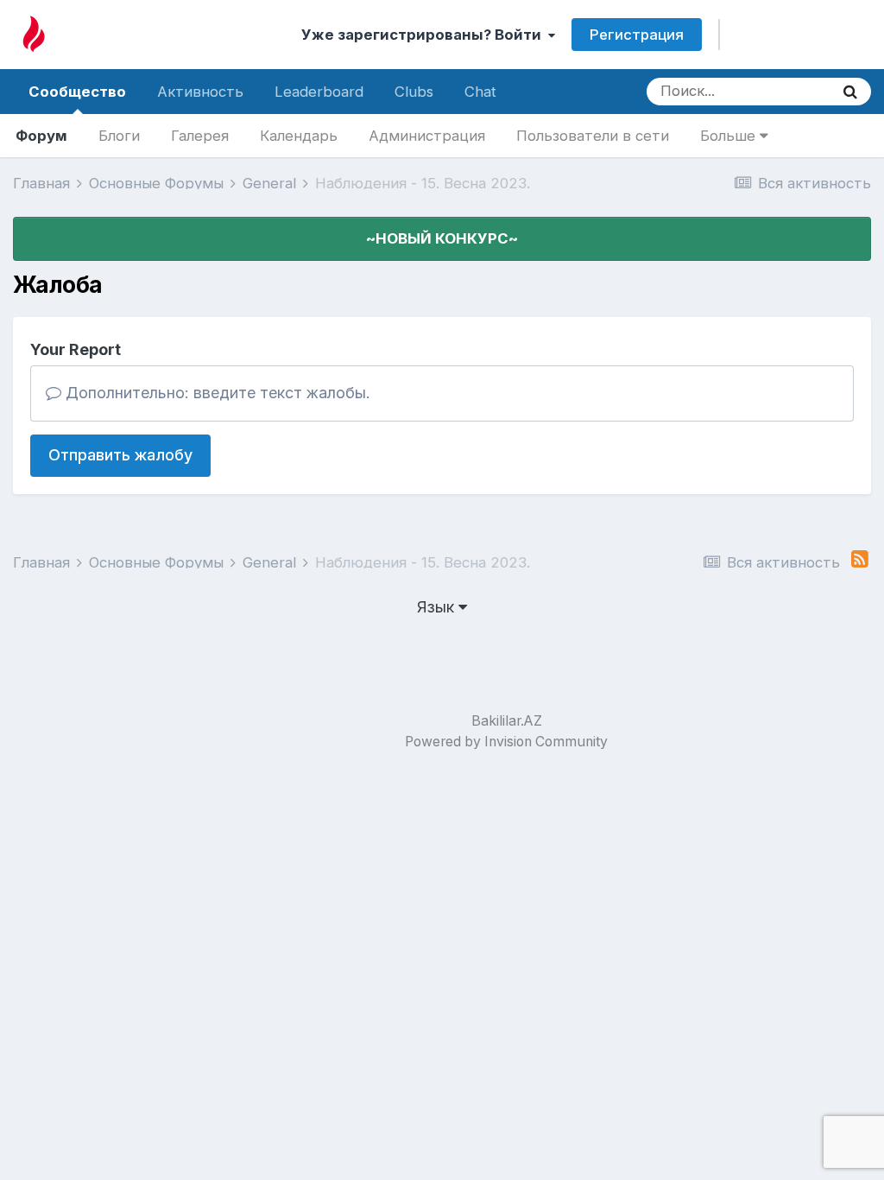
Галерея (200, 135)
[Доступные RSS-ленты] (860, 559)
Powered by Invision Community (506, 741)
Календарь (299, 135)
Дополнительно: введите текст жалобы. (215, 393)
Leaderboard (319, 91)
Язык (437, 607)
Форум (41, 135)
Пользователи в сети (592, 135)
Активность (200, 91)
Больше (730, 135)
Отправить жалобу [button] (120, 455)
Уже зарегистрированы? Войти (424, 34)
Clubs (414, 91)
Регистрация (637, 34)
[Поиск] (850, 91)
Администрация (427, 135)
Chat (480, 91)
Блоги (119, 135)
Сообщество (77, 91)
